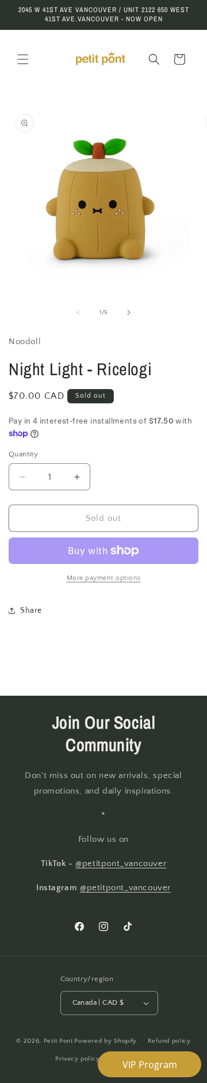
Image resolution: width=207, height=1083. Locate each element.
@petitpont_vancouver (120, 863)
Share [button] (31, 610)
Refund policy (169, 1041)
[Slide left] (78, 312)
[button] (23, 59)
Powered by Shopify (105, 1041)
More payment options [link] (104, 578)
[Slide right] (128, 312)
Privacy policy (77, 1058)
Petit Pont (58, 1041)
